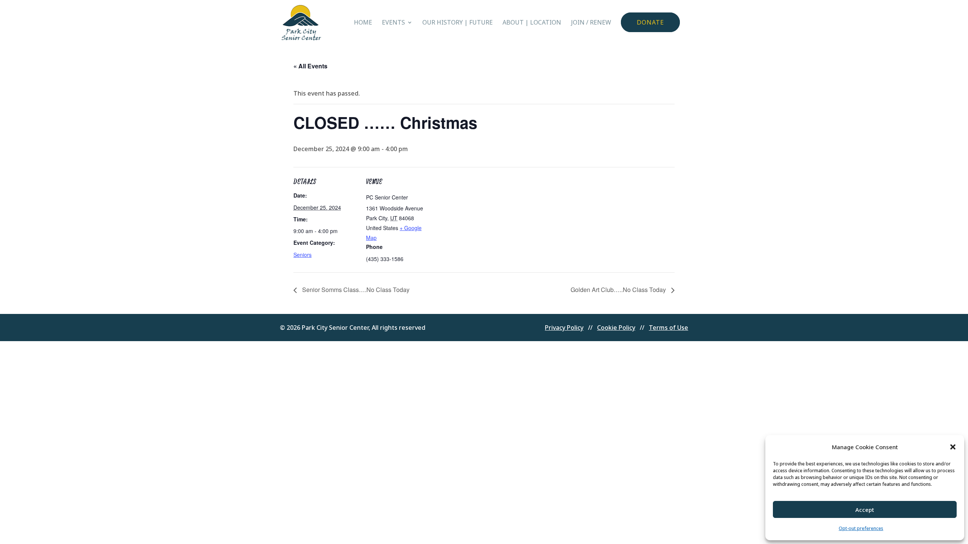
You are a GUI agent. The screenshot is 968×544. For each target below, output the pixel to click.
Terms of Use (668, 327)
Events (393, 23)
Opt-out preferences (861, 528)
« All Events (310, 66)
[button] (953, 447)
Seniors (302, 254)
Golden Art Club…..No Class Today (619, 289)
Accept (864, 509)
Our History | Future (457, 23)
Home (363, 23)
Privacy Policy (564, 327)
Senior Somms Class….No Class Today (355, 289)
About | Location (532, 23)
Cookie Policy (616, 327)
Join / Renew (591, 23)
